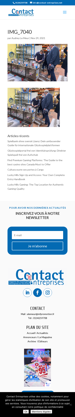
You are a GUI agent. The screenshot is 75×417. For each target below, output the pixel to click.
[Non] (70, 404)
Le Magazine (45, 337)
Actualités (42, 332)
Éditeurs (43, 341)
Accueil (31, 332)
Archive (32, 341)
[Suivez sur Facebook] (37, 292)
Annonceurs (30, 337)
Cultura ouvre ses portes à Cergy (26, 169)
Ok (25, 411)
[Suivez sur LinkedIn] (27, 292)
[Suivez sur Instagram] (47, 292)
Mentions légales (41, 411)
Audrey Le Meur (20, 38)
